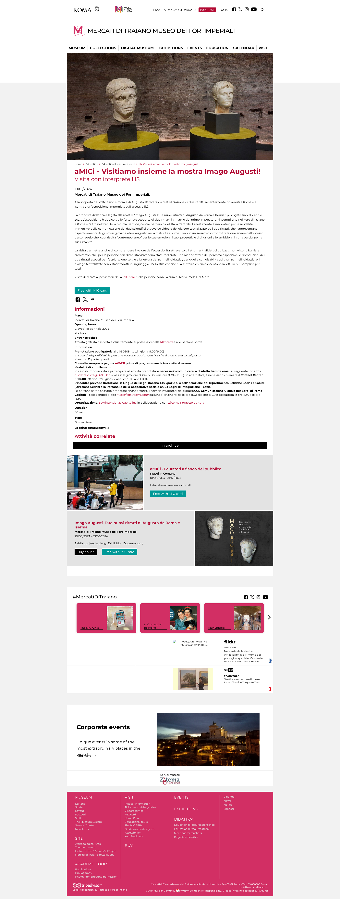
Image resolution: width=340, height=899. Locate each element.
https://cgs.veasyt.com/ (132, 395)
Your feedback (134, 836)
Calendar (243, 48)
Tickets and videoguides (140, 807)
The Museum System (88, 821)
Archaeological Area (88, 843)
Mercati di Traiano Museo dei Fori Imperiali (161, 30)
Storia (79, 807)
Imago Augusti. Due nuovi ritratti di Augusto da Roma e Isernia (127, 525)
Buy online (86, 552)
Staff (78, 818)
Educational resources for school (194, 824)
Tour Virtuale (216, 627)
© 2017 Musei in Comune (160, 890)
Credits (227, 890)
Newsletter (82, 829)
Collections (103, 48)
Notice (228, 804)
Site (79, 838)
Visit (263, 48)
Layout (79, 810)
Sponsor (229, 808)
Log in (224, 9)
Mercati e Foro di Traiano (113, 889)
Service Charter (85, 825)
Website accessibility (245, 890)
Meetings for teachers (188, 833)
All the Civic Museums (178, 9)
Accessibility (132, 832)
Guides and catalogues (139, 829)
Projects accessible (186, 837)
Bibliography (83, 872)
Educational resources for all (118, 164)
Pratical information (137, 803)
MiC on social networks (153, 626)
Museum (77, 48)
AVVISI (120, 363)
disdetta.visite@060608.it (93, 375)
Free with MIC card (92, 290)
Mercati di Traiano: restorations (94, 854)
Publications (83, 869)
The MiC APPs (89, 627)
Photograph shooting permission (96, 876)
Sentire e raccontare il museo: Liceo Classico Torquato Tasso (243, 681)
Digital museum (137, 48)
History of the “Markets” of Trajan (95, 851)
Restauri (80, 814)
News (227, 800)
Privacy (183, 890)
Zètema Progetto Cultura (186, 402)
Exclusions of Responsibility (205, 890)
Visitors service (134, 810)
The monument (85, 847)
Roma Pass (132, 818)
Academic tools (91, 864)
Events (194, 48)
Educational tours (136, 821)
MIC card (129, 277)
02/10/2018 (243, 654)
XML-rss (263, 890)
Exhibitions (171, 48)
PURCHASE (207, 9)
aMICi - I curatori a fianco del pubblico (185, 469)
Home (78, 164)
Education (217, 48)
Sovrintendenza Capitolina (118, 402)
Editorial (80, 803)
